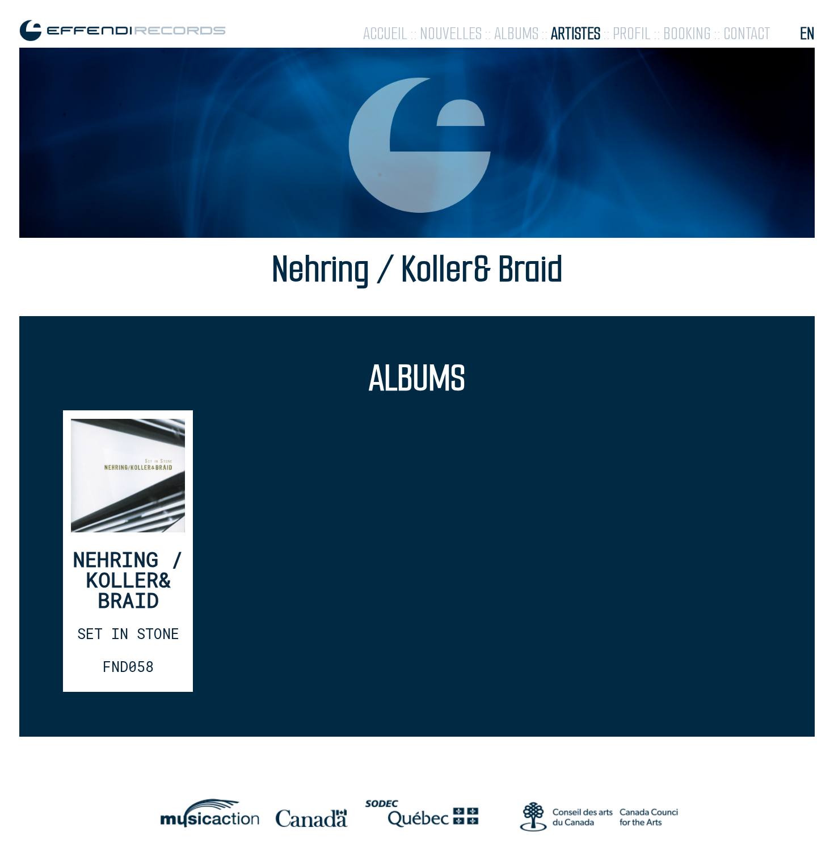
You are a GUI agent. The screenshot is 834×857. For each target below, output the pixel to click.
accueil (385, 34)
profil (632, 34)
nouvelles (451, 34)
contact (746, 34)
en (807, 34)
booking (687, 34)
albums (516, 34)
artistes (575, 34)
